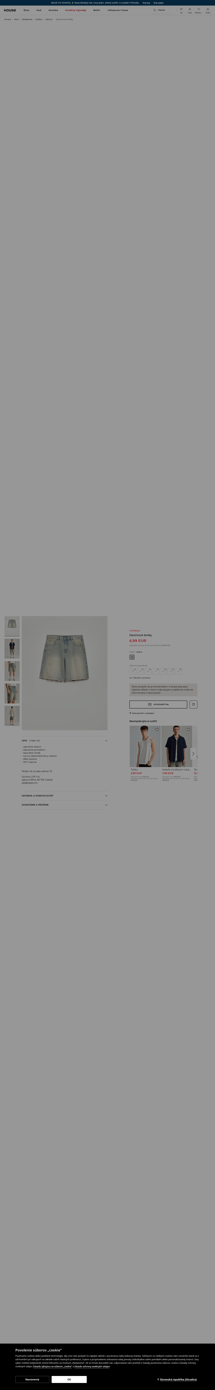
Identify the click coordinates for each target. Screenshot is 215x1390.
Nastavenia (32, 1379)
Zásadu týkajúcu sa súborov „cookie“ (52, 1366)
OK (69, 1379)
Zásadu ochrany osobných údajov (92, 1366)
